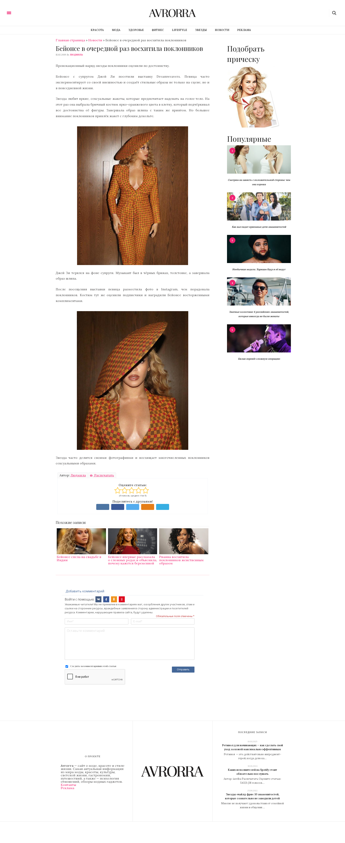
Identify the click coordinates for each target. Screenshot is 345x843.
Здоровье (136, 30)
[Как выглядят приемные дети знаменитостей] (259, 206)
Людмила (76, 54)
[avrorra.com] (28, 13)
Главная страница (70, 40)
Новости (222, 30)
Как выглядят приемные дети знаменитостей (259, 226)
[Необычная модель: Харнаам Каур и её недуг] (259, 248)
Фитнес (158, 30)
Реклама (244, 30)
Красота (97, 30)
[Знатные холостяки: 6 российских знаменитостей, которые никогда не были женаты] (259, 291)
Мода (116, 30)
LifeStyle (179, 30)
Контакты (68, 785)
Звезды (201, 30)
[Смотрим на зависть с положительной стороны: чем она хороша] (259, 159)
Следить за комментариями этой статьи (93, 666)
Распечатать (103, 475)
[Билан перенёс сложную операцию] (259, 338)
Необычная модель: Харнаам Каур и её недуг (259, 269)
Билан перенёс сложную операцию (259, 358)
